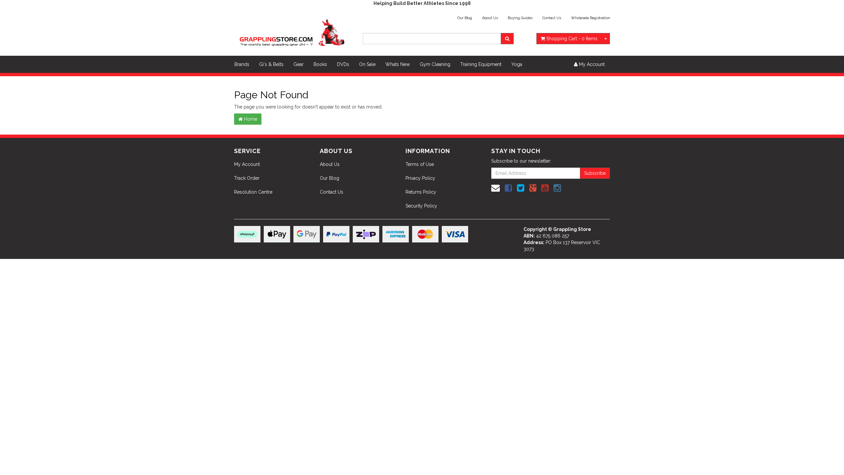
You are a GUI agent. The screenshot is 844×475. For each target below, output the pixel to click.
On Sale (367, 64)
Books (320, 64)
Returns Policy (421, 192)
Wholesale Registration (590, 18)
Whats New (397, 64)
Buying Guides (520, 18)
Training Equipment (480, 64)
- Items (571, 38)
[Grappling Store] (293, 31)
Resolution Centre (253, 192)
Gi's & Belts (271, 64)
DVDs (343, 64)
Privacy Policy (420, 178)
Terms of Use (420, 164)
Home (250, 119)
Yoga (516, 64)
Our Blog (464, 18)
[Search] (507, 38)
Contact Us (551, 18)
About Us (490, 18)
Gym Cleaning (435, 64)
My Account (247, 164)
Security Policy (421, 205)
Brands (241, 64)
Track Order (246, 178)
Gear (298, 64)
